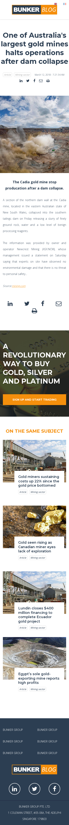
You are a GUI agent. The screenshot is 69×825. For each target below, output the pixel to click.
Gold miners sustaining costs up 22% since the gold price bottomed (38, 481)
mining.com (18, 286)
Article (7, 74)
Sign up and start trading (34, 399)
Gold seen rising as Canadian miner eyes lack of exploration (37, 546)
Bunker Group (13, 730)
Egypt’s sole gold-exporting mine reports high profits (38, 678)
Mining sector (22, 74)
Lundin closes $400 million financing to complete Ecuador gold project (35, 615)
